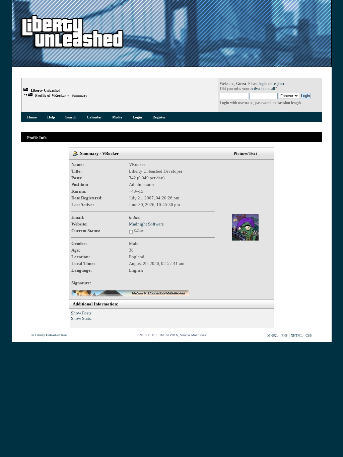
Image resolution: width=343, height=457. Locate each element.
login (263, 84)
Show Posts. (81, 312)
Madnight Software (146, 223)
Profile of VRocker (50, 95)
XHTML (296, 335)
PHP (284, 335)
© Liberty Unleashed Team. (50, 335)
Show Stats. (81, 318)
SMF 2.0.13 (146, 335)
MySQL (272, 335)
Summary (79, 95)
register (278, 84)
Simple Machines (193, 335)
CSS (308, 335)
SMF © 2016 (168, 335)
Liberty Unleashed (45, 90)
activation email (263, 89)
